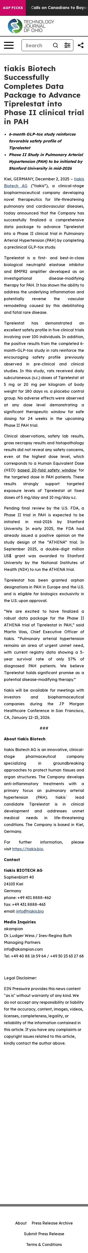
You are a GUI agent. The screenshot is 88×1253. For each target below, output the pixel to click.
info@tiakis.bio (30, 911)
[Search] (55, 45)
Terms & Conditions (44, 1244)
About (21, 1223)
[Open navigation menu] (9, 45)
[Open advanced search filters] (67, 45)
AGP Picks (13, 8)
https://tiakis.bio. (28, 848)
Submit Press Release (44, 1233)
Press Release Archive (52, 1223)
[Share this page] (80, 45)
